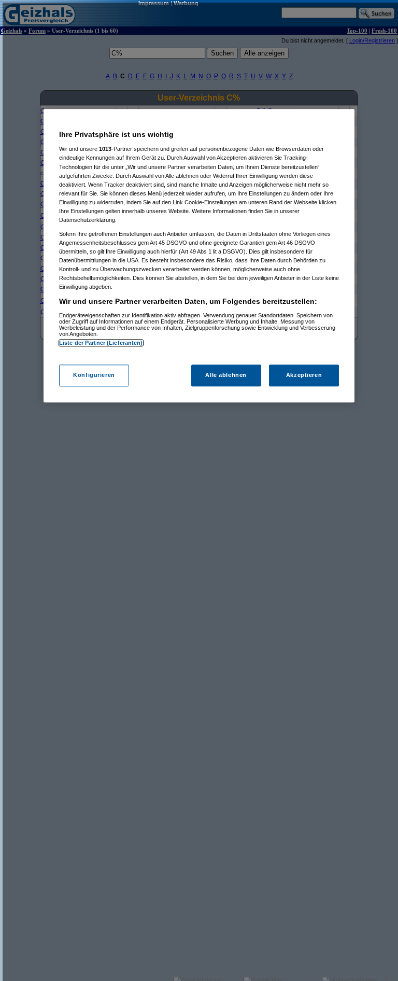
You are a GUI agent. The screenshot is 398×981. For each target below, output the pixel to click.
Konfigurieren (94, 375)
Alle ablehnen (225, 375)
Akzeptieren (304, 375)
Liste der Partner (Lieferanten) (101, 343)
